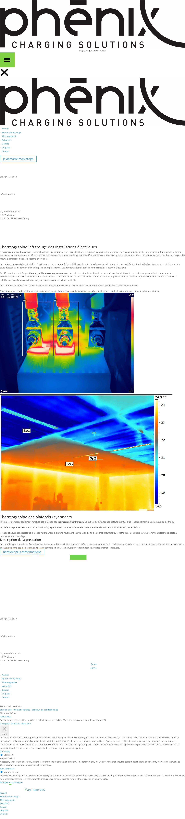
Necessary (8, 754)
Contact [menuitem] (3, 813)
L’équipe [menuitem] (4, 810)
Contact (5, 697)
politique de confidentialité (45, 709)
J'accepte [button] (4, 723)
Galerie (5, 690)
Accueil (5, 674)
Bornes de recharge (11, 678)
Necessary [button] (5, 751)
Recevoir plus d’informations (22, 552)
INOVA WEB (5, 716)
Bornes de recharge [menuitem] (9, 796)
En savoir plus (24, 723)
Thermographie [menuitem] (7, 800)
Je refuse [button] (13, 723)
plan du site (6, 709)
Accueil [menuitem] (3, 793)
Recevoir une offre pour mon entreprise (29, 241)
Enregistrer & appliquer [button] (11, 782)
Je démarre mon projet (18, 159)
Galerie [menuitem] (3, 807)
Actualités (7, 686)
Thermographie (9, 682)
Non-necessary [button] (7, 768)
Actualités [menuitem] (5, 803)
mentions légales (21, 709)
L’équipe (6, 693)
